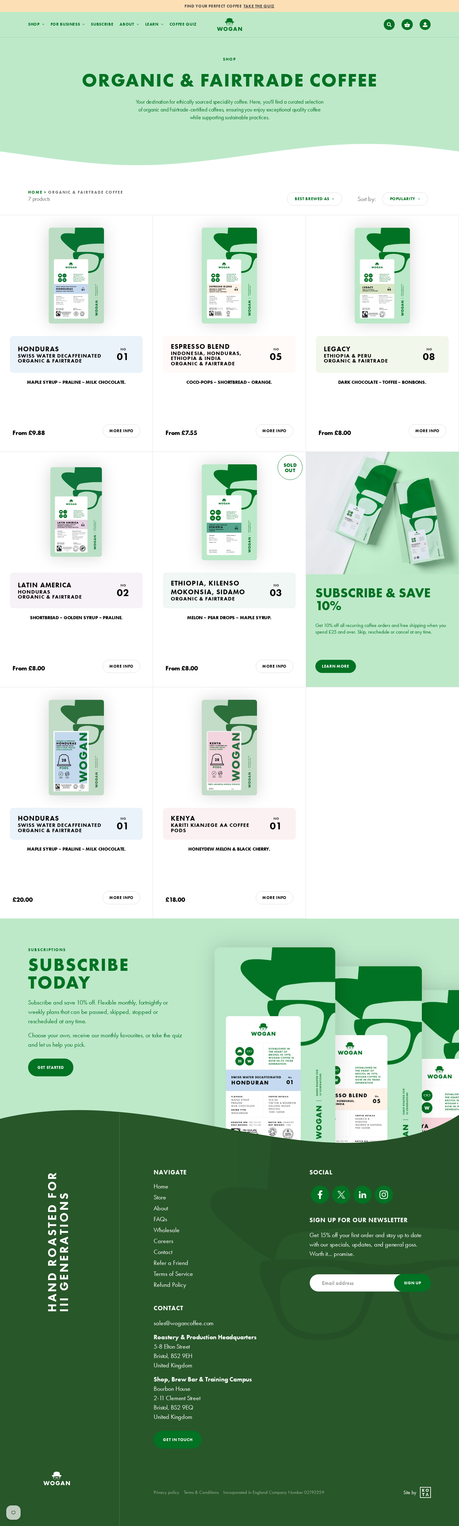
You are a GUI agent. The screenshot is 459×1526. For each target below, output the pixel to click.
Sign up (412, 1283)
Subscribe (102, 24)
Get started (50, 1067)
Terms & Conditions (201, 1492)
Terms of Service (173, 1274)
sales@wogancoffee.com (184, 1323)
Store (160, 1197)
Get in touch (177, 1439)
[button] (389, 25)
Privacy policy (166, 1492)
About (161, 1208)
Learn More (335, 666)
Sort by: (367, 199)
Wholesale (167, 1230)
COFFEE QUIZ (183, 24)
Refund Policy (170, 1285)
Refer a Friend (171, 1263)
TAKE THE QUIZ (259, 6)
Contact (163, 1252)
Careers (163, 1241)
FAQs (160, 1219)
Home (161, 1186)
